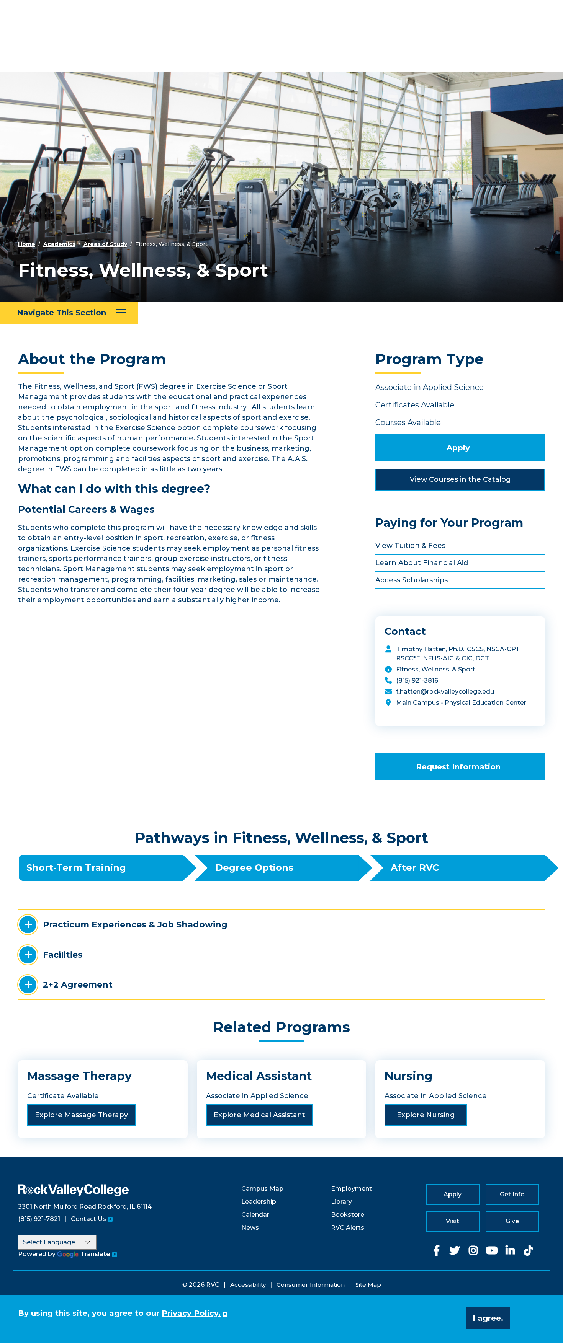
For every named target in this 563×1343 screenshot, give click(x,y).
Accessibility (248, 1284)
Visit (452, 1221)
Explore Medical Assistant (259, 1115)
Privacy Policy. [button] (191, 1313)
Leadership (258, 1201)
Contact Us (88, 1218)
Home (26, 244)
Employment (351, 1188)
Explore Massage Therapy (81, 1115)
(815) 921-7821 (39, 1218)
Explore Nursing (426, 1115)
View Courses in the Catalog (460, 479)
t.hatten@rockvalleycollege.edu (445, 691)
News (250, 1227)
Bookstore (347, 1214)
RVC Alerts (347, 1227)
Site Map (368, 1284)
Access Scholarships (411, 580)
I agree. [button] (488, 1318)
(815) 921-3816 (417, 680)
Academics (59, 244)
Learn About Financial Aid (421, 563)
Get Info (512, 1194)
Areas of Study (105, 244)
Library (341, 1201)
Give (512, 1221)
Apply (458, 447)
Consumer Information (311, 1284)
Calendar (255, 1214)
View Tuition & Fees (410, 545)
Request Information (458, 766)
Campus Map (262, 1188)
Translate (95, 1254)
